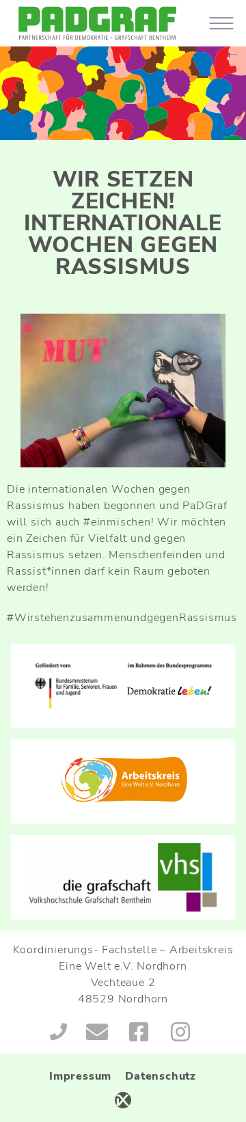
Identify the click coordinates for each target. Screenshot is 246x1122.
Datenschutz (160, 1076)
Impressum (80, 1076)
